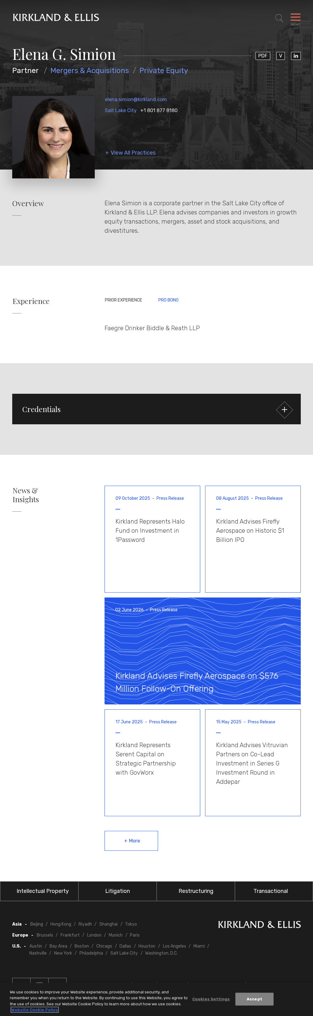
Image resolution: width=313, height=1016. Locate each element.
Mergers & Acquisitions (89, 70)
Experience (31, 301)
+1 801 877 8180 (159, 110)
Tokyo (131, 924)
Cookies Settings (211, 999)
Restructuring (196, 891)
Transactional (270, 891)
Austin (35, 946)
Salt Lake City (121, 110)
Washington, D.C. (161, 953)
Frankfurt (70, 935)
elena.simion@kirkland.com (136, 99)
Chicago (104, 946)
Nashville (38, 953)
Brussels (45, 935)
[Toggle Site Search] (279, 18)
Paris (135, 935)
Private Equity (163, 70)
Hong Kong (60, 924)
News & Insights (26, 495)
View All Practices (133, 153)
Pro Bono (168, 300)
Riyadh (85, 924)
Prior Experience (123, 300)
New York (63, 953)
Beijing (36, 924)
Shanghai (108, 924)
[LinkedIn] (296, 56)
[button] (156, 409)
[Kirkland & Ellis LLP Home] (259, 925)
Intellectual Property (43, 891)
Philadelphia (91, 953)
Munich (116, 935)
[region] (156, 999)
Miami (199, 946)
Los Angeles (174, 946)
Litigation (117, 891)
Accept (254, 999)
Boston (82, 946)
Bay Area (58, 946)
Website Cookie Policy (34, 1009)
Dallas (125, 946)
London (94, 935)
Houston (146, 946)
